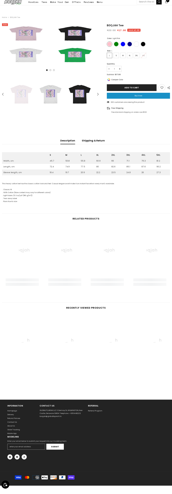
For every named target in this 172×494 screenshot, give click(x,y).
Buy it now (138, 96)
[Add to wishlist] (162, 87)
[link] (22, 279)
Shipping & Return (93, 140)
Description (67, 140)
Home (4, 17)
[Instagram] (9, 456)
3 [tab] (54, 70)
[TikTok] (17, 456)
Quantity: (111, 64)
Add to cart (131, 87)
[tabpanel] (25, 44)
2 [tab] (50, 70)
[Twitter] (24, 456)
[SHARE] (167, 88)
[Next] (98, 94)
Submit (55, 446)
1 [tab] (47, 70)
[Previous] (3, 94)
